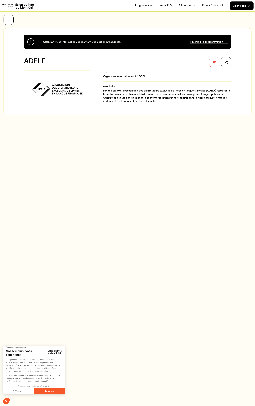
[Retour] (9, 20)
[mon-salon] (17, 6)
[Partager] (226, 62)
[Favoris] (214, 62)
